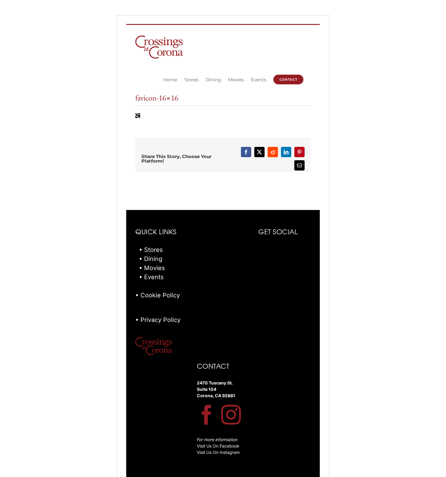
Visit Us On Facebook (218, 445)
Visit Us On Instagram (218, 452)
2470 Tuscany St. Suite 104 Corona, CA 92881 (216, 389)
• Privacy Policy (158, 319)
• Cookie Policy (157, 295)
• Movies (152, 268)
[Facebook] (207, 415)
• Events (151, 277)
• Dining (150, 258)
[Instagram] (231, 415)
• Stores (151, 249)
